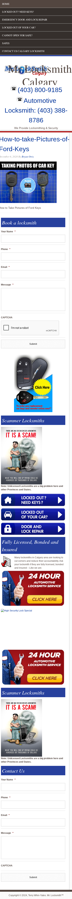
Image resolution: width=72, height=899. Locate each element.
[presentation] (30, 328)
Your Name (8, 231)
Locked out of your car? (19, 27)
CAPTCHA (6, 317)
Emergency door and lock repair (24, 19)
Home (5, 4)
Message (7, 284)
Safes (5, 43)
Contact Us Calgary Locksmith (23, 51)
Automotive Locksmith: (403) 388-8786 (36, 110)
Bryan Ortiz (28, 156)
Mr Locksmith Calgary (40, 75)
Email (5, 267)
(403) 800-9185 (40, 89)
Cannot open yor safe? (17, 35)
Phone (5, 249)
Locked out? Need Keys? (18, 11)
